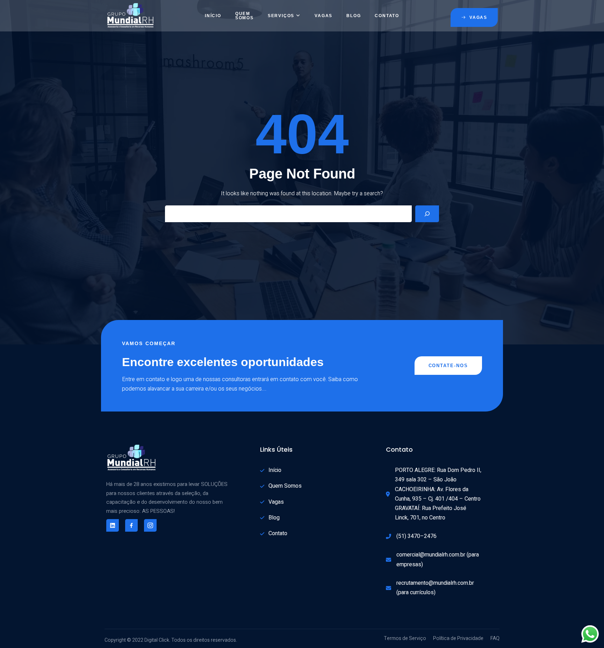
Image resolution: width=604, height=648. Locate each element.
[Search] (427, 213)
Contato (387, 15)
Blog (353, 15)
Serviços (281, 15)
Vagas (323, 15)
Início (213, 15)
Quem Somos (244, 15)
